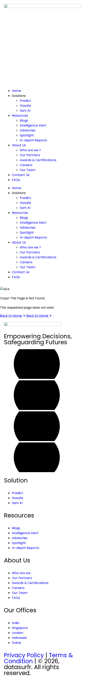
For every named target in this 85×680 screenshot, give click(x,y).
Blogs (24, 120)
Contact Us (20, 175)
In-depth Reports (33, 140)
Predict (25, 100)
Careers (26, 165)
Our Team (27, 170)
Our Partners (30, 155)
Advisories (27, 130)
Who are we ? (30, 150)
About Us (19, 145)
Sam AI (25, 110)
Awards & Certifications (38, 160)
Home (16, 90)
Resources (20, 115)
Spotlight (27, 135)
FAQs (16, 180)
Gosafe (25, 105)
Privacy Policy (24, 655)
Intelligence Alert (33, 125)
